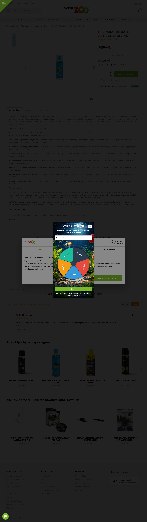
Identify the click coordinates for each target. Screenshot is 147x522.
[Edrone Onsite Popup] (73, 261)
